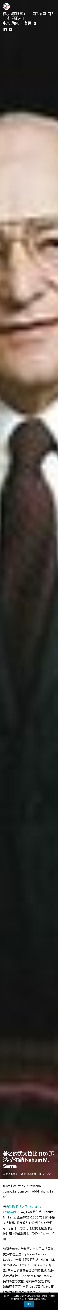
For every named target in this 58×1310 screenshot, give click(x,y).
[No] (54, 1301)
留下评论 (46, 1174)
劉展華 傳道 (12, 1174)
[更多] (35, 23)
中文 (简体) (11, 23)
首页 (28, 23)
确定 (29, 1304)
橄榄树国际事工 (14, 14)
